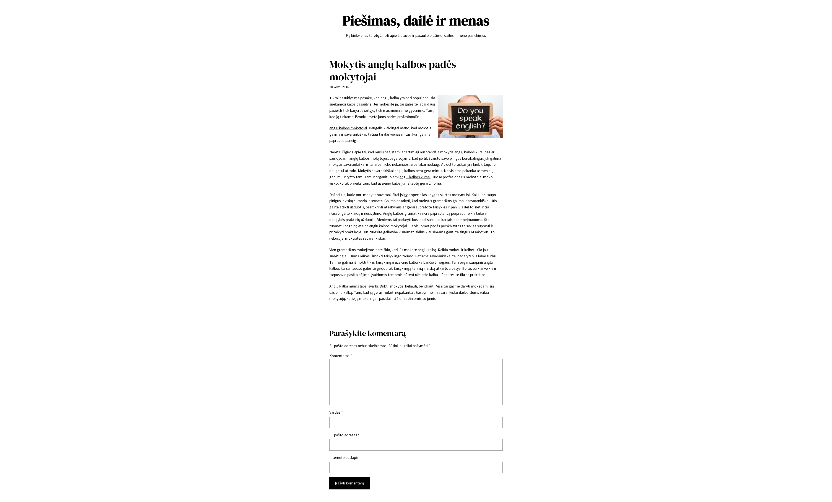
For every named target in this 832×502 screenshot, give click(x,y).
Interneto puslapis (344, 457)
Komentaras (340, 355)
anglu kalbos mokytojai (348, 127)
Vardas (336, 412)
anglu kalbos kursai (415, 176)
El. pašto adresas (344, 434)
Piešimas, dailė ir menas (416, 20)
